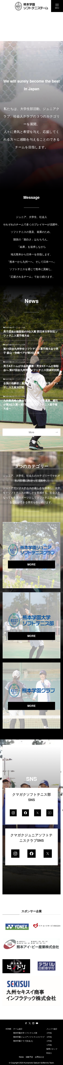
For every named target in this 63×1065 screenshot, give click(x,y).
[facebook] (26, 1023)
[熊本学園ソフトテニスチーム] (31, 6)
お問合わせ (39, 1056)
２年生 (49, 1040)
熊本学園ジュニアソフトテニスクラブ (28, 1036)
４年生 (49, 1032)
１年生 (49, 1044)
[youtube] (37, 1023)
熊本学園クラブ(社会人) (23, 1040)
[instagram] (33, 1023)
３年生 (49, 1036)
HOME (8, 1028)
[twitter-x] (29, 1023)
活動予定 (29, 1056)
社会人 (49, 1052)
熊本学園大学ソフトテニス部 (25, 1032)
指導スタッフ (51, 1048)
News (21, 1056)
